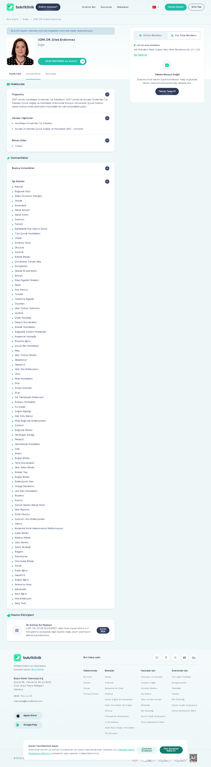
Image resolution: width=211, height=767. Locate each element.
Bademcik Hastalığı (25, 336)
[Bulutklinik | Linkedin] (193, 657)
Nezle (18, 285)
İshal (17, 374)
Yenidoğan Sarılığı (24, 435)
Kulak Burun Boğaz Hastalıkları (120, 728)
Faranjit (19, 224)
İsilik (17, 449)
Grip (17, 383)
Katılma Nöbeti (23, 537)
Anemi (18, 453)
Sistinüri (19, 425)
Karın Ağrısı (21, 594)
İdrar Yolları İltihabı (25, 467)
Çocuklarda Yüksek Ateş (28, 261)
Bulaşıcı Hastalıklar (25, 402)
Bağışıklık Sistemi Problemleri (31, 332)
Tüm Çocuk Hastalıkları (27, 233)
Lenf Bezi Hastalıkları (26, 491)
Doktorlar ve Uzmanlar (152, 677)
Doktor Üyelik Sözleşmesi (184, 705)
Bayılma (19, 495)
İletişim (86, 683)
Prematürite (21, 556)
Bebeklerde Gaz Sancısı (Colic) (31, 229)
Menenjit (19, 439)
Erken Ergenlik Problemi (27, 280)
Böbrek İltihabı (22, 257)
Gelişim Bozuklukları (26, 322)
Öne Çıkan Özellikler (181, 677)
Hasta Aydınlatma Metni (153, 722)
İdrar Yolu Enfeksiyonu (27, 369)
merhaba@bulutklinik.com (28, 701)
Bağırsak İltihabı (24, 430)
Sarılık (18, 565)
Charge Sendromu (24, 486)
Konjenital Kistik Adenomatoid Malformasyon (39, 528)
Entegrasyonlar (179, 683)
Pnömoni (19, 219)
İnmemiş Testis (23, 243)
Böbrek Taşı (21, 472)
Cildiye (108, 677)
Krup (17, 392)
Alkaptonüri (21, 360)
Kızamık (19, 252)
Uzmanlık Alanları (149, 688)
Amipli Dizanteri (23, 388)
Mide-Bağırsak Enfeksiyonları (30, 421)
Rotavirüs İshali (23, 584)
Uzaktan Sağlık (148, 683)
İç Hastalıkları (111, 722)
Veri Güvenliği (147, 711)
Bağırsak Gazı (22, 191)
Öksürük (19, 247)
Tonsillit (19, 294)
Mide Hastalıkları (24, 378)
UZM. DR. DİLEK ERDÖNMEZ (148, 45)
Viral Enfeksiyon (23, 598)
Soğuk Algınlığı (23, 411)
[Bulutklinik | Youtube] (184, 657)
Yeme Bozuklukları (25, 463)
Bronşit (18, 275)
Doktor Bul (88, 7)
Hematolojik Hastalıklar (27, 444)
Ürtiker (18, 238)
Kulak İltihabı (22, 533)
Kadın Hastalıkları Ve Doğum (118, 705)
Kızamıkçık (20, 205)
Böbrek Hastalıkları (25, 327)
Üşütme (19, 313)
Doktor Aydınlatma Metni (184, 711)
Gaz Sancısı (21, 289)
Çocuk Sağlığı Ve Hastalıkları (119, 699)
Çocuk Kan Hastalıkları (27, 346)
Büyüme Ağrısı (23, 341)
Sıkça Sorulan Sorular (151, 699)
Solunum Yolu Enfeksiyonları (30, 519)
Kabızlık (19, 186)
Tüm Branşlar (111, 733)
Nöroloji (108, 711)
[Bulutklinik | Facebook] (166, 657)
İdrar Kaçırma (22, 509)
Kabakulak (20, 589)
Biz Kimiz (87, 677)
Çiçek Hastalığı (23, 318)
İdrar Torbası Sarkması (27, 308)
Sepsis (18, 523)
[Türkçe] (155, 7)
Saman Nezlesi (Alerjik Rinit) (30, 505)
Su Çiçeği (20, 406)
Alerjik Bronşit (22, 210)
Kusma (18, 500)
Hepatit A (20, 364)
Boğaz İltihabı (22, 458)
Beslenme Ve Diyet (114, 688)
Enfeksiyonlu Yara (24, 481)
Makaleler (123, 7)
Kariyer (86, 688)
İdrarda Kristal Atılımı (26, 271)
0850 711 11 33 (23, 696)
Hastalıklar (146, 694)
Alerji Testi (20, 603)
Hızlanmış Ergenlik (24, 299)
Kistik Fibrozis (22, 514)
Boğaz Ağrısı (22, 580)
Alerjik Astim (21, 214)
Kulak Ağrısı (21, 570)
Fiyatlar (175, 694)
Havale (18, 200)
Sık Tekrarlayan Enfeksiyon (29, 397)
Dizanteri (20, 303)
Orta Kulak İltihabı (24, 561)
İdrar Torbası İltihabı (26, 355)
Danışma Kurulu (90, 694)
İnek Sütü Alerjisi (24, 416)
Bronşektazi (21, 266)
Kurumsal (106, 7)
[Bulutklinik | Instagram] (156, 657)
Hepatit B (20, 575)
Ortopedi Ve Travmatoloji (117, 716)
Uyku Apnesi (21, 542)
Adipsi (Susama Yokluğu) (28, 196)
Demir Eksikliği (23, 547)
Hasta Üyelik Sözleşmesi (153, 716)
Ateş (17, 350)
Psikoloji (109, 694)
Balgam (19, 551)
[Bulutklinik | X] (175, 657)
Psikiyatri (109, 683)
